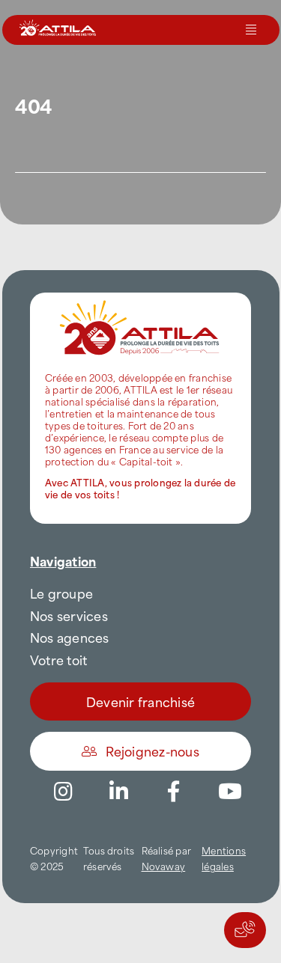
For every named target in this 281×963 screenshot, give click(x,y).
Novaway (164, 865)
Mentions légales (224, 858)
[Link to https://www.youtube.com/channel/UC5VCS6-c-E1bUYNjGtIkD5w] (230, 792)
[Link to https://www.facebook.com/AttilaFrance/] (174, 792)
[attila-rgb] (140, 298)
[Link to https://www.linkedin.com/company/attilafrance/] (118, 792)
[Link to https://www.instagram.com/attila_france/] (63, 792)
